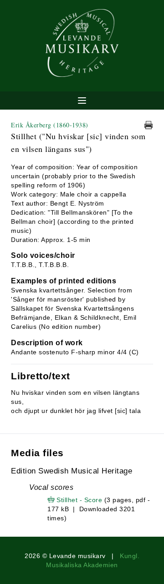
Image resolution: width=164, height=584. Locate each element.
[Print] (148, 125)
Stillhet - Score (79, 499)
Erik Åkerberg (49, 125)
